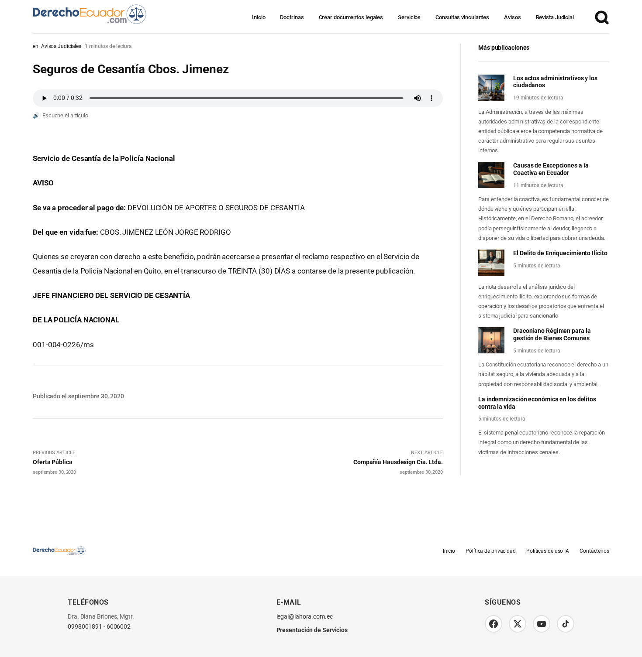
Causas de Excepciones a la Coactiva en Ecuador (550, 169)
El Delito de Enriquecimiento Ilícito (560, 253)
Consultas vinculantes (462, 17)
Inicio (258, 17)
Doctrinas (292, 17)
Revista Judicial (555, 17)
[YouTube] (541, 624)
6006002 (119, 626)
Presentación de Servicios (312, 629)
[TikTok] (565, 624)
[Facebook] (493, 624)
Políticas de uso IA (547, 551)
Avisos (512, 17)
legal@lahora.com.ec (304, 616)
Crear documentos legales (351, 17)
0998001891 (85, 626)
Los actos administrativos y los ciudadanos (555, 82)
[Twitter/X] (517, 624)
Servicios (409, 17)
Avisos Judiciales (61, 46)
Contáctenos (594, 551)
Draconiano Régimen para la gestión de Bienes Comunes (551, 334)
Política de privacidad (491, 551)
